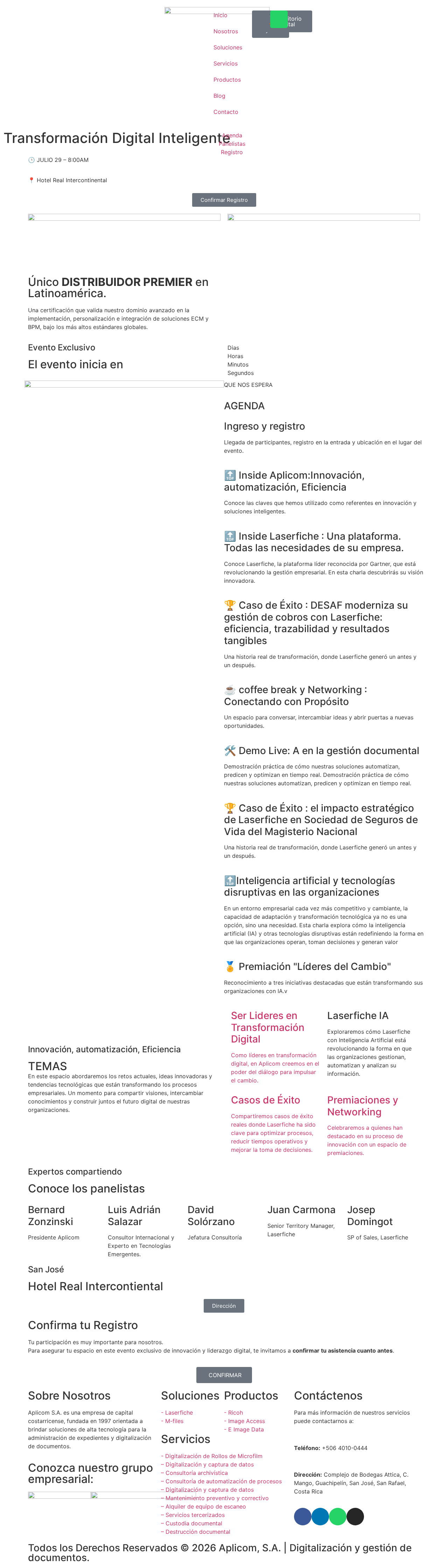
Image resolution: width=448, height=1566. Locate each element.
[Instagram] (355, 1516)
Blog (219, 95)
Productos (227, 79)
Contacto (226, 111)
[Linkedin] (320, 1516)
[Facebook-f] (303, 1516)
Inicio (220, 15)
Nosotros (226, 31)
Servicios (226, 63)
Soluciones (228, 47)
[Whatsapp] (279, 19)
